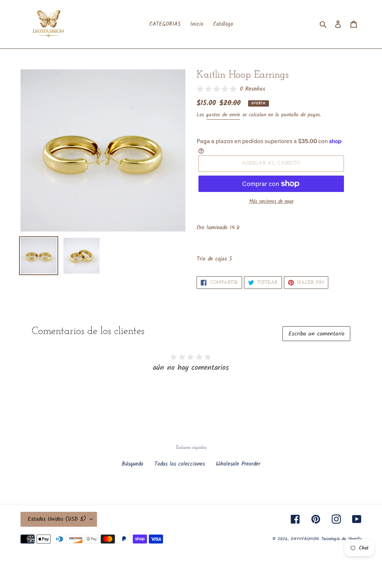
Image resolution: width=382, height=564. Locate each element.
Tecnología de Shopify (341, 538)
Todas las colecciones (179, 464)
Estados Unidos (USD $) (57, 519)
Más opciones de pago (271, 201)
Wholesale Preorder (238, 464)
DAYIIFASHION (305, 538)
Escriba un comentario (316, 333)
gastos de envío (223, 115)
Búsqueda (132, 464)
